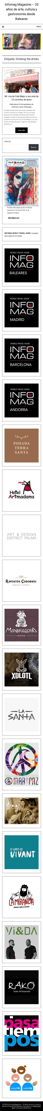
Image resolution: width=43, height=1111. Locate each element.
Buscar (8, 142)
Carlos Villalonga (25, 107)
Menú (39, 27)
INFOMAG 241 (13, 218)
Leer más (21, 130)
